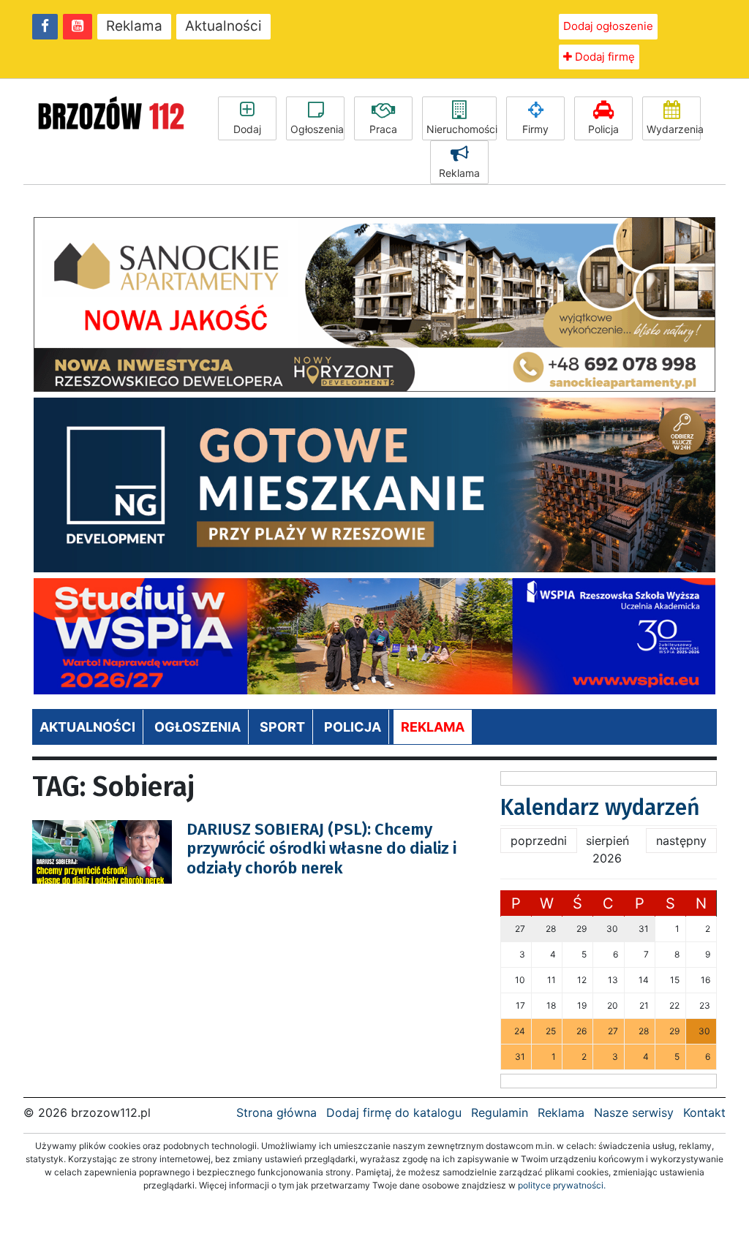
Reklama (134, 26)
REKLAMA (432, 727)
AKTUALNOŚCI (87, 727)
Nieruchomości (461, 129)
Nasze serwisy (634, 1112)
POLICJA (352, 727)
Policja (603, 129)
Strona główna (276, 1112)
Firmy (535, 129)
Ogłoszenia (317, 129)
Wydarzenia (674, 129)
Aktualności (223, 26)
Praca (383, 129)
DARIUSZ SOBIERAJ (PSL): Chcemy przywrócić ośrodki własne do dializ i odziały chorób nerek (321, 848)
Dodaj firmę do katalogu (394, 1112)
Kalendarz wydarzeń (600, 808)
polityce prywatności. (562, 1185)
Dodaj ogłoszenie (608, 26)
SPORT (282, 727)
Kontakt (704, 1112)
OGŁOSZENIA (197, 727)
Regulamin (499, 1112)
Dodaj (247, 129)
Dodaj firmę (603, 57)
